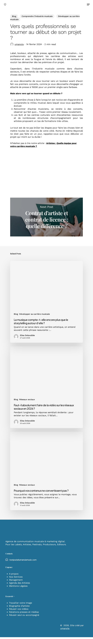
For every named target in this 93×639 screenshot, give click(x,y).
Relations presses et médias (24, 612)
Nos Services (16, 576)
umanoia (19, 44)
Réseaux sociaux (27, 399)
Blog (14, 16)
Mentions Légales (18, 586)
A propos (13, 573)
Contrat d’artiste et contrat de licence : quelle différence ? (46, 217)
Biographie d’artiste (19, 606)
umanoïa (64, 628)
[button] (88, 4)
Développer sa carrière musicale (34, 314)
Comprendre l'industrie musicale (37, 16)
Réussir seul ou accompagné (24, 615)
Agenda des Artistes (19, 583)
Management (16, 580)
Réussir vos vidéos (18, 609)
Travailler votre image (20, 603)
